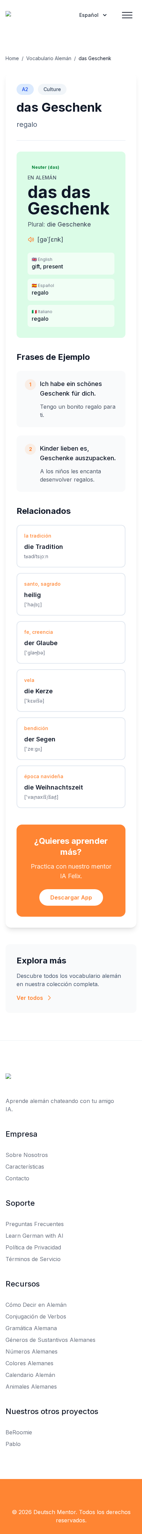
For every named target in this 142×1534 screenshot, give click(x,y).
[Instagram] (86, 1493)
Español (89, 15)
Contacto (17, 1178)
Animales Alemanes (31, 1386)
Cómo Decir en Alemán (36, 1304)
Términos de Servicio (33, 1259)
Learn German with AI (34, 1235)
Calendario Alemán (30, 1374)
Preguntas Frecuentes (35, 1224)
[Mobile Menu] (127, 15)
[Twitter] (71, 1493)
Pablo (13, 1444)
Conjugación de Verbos (36, 1316)
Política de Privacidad (33, 1247)
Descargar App (71, 897)
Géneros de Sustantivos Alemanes (50, 1339)
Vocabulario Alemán (48, 58)
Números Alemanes (32, 1351)
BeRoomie (19, 1432)
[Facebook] (56, 1493)
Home (12, 58)
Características (25, 1166)
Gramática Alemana (31, 1328)
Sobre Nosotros (27, 1154)
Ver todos (30, 997)
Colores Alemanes (29, 1363)
